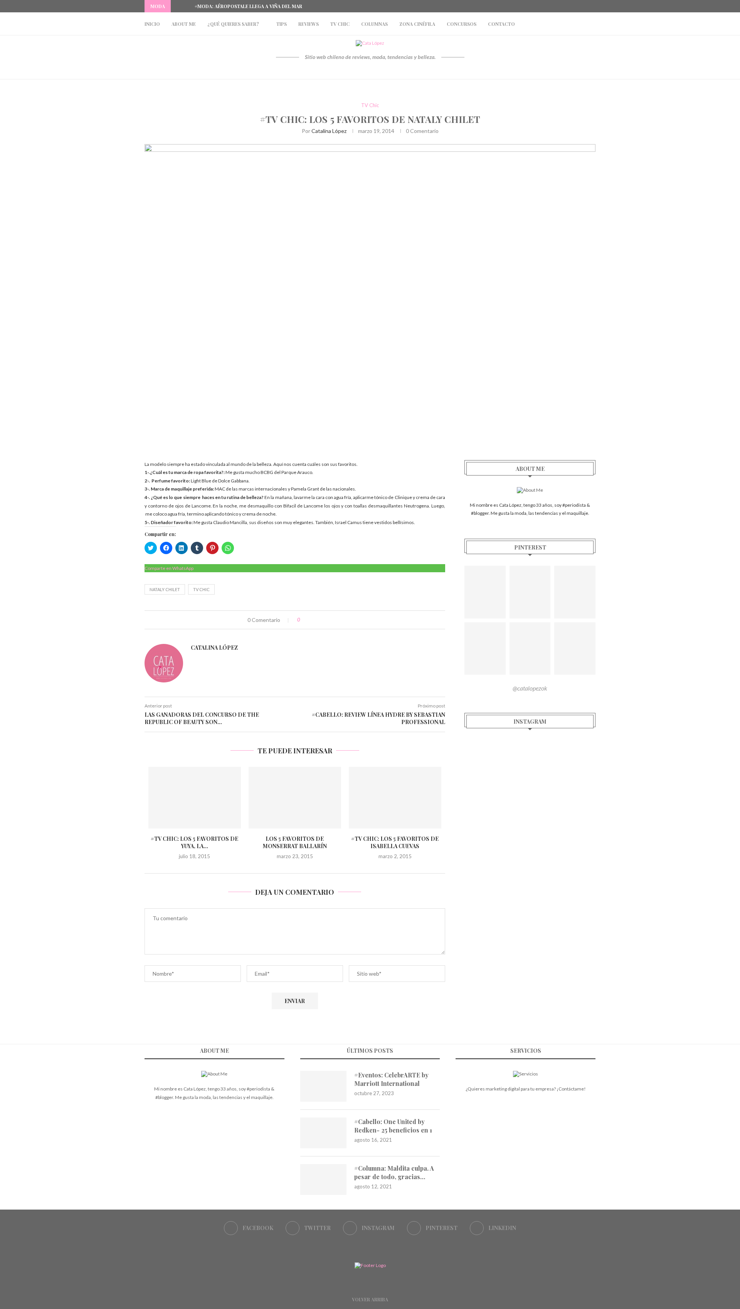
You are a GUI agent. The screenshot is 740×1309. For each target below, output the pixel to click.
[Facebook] (558, 6)
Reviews (308, 24)
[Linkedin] (593, 6)
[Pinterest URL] (485, 592)
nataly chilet (165, 589)
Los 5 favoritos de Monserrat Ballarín (295, 842)
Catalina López (328, 131)
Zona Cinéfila (417, 24)
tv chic (201, 589)
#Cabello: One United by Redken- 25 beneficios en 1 (393, 1125)
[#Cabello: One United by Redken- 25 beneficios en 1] (323, 1132)
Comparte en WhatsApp (169, 568)
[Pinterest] (585, 6)
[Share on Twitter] (322, 620)
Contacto (501, 24)
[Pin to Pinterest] (330, 620)
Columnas (374, 24)
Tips (281, 24)
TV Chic (340, 24)
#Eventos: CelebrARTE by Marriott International (391, 1079)
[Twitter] (567, 6)
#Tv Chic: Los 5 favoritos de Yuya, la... (194, 842)
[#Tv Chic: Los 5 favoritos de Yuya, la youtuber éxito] (194, 797)
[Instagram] (576, 6)
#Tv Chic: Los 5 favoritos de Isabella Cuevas (395, 842)
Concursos (461, 24)
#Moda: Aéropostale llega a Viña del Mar (248, 6)
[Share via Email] (338, 620)
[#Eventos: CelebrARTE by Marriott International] (323, 1086)
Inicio (152, 24)
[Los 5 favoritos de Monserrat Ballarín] (295, 797)
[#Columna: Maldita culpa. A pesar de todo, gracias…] (323, 1179)
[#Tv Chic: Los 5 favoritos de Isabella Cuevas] (395, 797)
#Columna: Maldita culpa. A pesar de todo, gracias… (394, 1172)
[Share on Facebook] (313, 620)
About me (184, 24)
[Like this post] (304, 620)
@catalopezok (530, 688)
